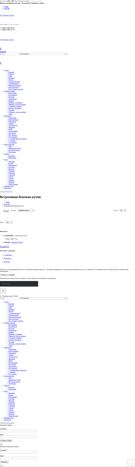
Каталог (7, 262)
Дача (10, 146)
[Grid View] (129, 210)
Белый (10, 163)
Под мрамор (12, 137)
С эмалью (11, 141)
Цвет (6, 160)
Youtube (3, 247)
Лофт (10, 76)
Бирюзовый (12, 165)
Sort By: (14, 210)
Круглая (11, 97)
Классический (13, 87)
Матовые (11, 127)
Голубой (11, 167)
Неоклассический (14, 85)
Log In (6, 9)
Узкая (10, 114)
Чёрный (11, 182)
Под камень (12, 135)
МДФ (10, 129)
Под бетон (12, 133)
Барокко (11, 72)
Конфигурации (9, 91)
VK (7, 247)
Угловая (11, 110)
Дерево (11, 123)
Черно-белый (13, 184)
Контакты (7, 188)
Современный (13, 83)
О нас (6, 7)
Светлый (11, 175)
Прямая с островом (15, 102)
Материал (7, 116)
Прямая (11, 101)
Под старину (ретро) (15, 89)
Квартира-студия (14, 148)
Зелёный (11, 171)
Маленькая (12, 158)
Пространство (9, 144)
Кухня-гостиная (14, 150)
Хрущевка (12, 152)
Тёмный (11, 180)
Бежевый (11, 161)
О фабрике (8, 255)
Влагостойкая (13, 120)
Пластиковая (13, 131)
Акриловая (12, 118)
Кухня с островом (14, 108)
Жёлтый (11, 169)
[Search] (67, 54)
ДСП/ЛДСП (12, 125)
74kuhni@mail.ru (17, 242)
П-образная (12, 99)
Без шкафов (12, 93)
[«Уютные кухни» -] (7, 15)
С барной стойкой (14, 106)
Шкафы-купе (9, 186)
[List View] (133, 210)
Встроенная (12, 95)
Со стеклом (12, 142)
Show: (116, 210)
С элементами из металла (17, 139)
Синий (10, 179)
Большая (11, 156)
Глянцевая (12, 122)
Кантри (11, 74)
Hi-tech (10, 80)
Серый (10, 177)
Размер (6, 154)
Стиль (6, 70)
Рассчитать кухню (5, 192)
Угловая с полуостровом (17, 112)
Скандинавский (14, 82)
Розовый (11, 173)
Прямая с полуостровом (17, 104)
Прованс (11, 78)
